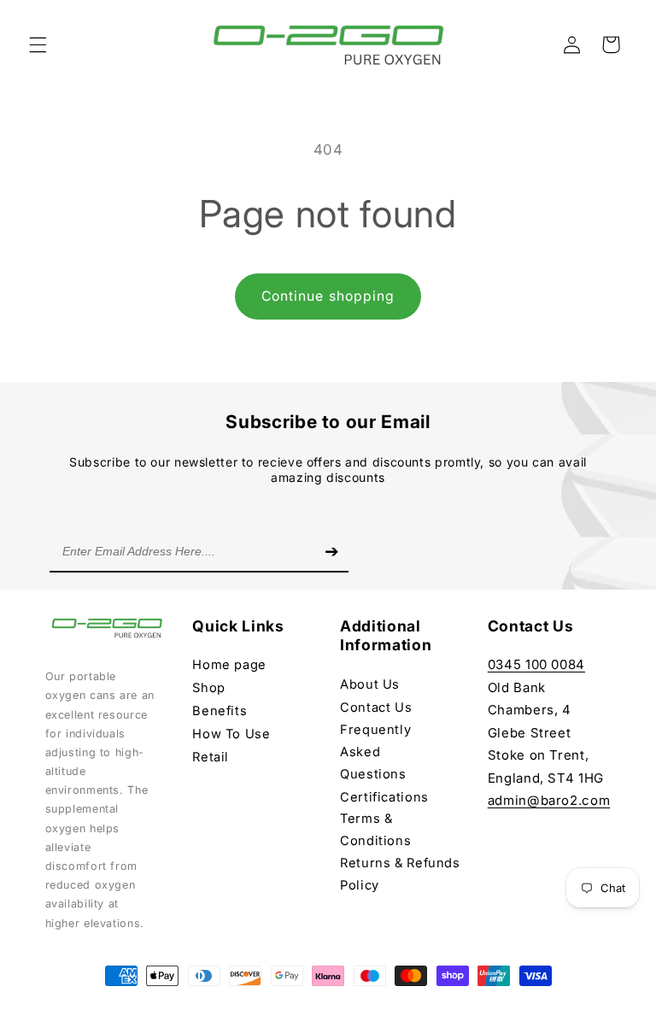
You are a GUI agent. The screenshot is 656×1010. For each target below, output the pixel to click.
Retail (210, 757)
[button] (37, 44)
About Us (370, 684)
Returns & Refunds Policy (400, 874)
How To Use (231, 734)
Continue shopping (328, 296)
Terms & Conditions (375, 830)
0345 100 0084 (536, 664)
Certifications (384, 797)
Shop (209, 688)
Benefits (219, 711)
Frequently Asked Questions (375, 752)
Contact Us (376, 707)
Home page (229, 664)
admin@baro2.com (549, 800)
